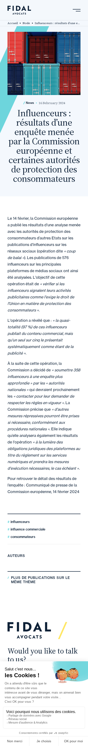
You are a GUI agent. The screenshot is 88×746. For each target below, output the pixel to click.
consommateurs (22, 536)
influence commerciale (27, 529)
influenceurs (20, 521)
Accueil (13, 23)
